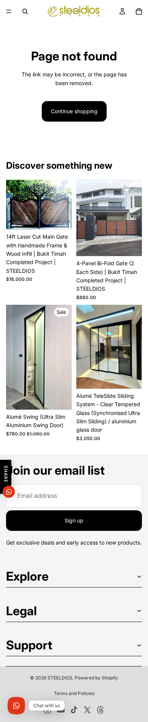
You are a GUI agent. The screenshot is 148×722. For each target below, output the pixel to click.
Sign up (74, 520)
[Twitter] (87, 709)
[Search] (25, 11)
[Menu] (8, 11)
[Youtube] (60, 709)
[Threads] (100, 709)
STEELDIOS (59, 678)
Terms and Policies (74, 693)
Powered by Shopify (96, 678)
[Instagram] (47, 709)
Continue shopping (74, 111)
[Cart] (139, 11)
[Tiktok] (74, 709)
